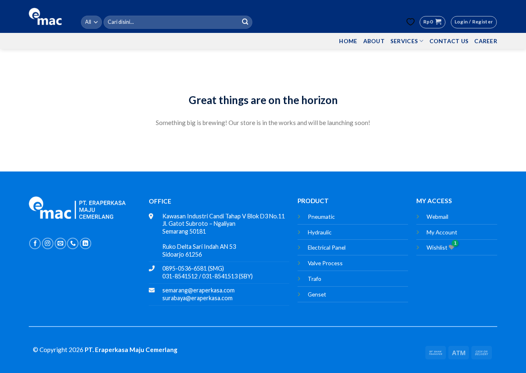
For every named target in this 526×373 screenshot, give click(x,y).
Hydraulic (320, 232)
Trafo (314, 278)
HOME (348, 40)
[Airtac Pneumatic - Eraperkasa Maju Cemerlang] (45, 16)
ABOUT (374, 40)
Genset (317, 294)
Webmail (437, 216)
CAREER (485, 40)
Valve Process (325, 262)
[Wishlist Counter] (410, 22)
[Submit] (245, 22)
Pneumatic (321, 216)
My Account (442, 232)
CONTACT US (449, 40)
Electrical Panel (327, 247)
